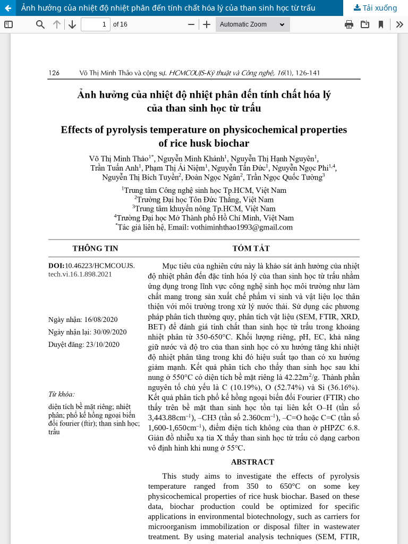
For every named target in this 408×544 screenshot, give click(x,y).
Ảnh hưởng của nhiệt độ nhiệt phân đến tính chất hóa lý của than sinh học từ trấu (168, 8)
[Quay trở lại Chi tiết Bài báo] (8, 8)
